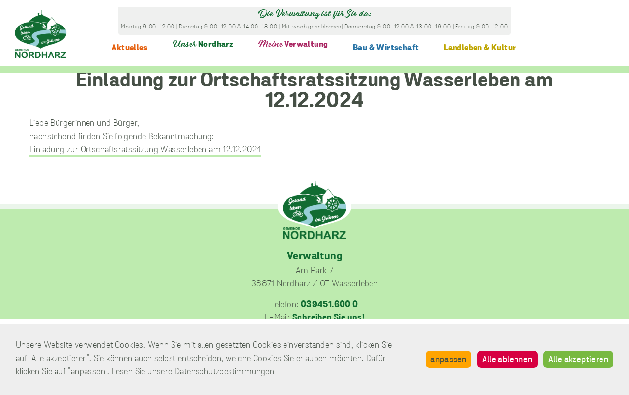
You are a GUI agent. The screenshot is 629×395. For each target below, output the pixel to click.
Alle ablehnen (507, 360)
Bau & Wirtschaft (386, 48)
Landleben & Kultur (480, 48)
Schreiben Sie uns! (328, 318)
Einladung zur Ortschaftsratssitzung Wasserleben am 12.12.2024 (145, 150)
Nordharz (203, 44)
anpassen (448, 360)
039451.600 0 (329, 305)
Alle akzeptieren (578, 360)
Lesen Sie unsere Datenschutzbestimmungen (193, 372)
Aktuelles (129, 48)
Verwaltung (293, 44)
